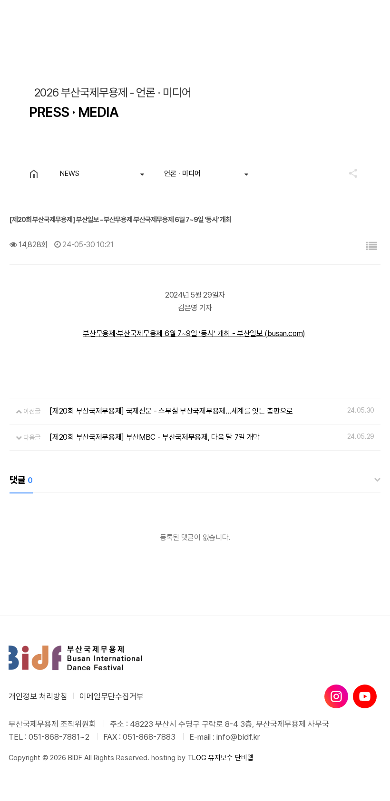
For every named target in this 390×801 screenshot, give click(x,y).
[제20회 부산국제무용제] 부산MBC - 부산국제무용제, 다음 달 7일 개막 (154, 437)
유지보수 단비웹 (231, 757)
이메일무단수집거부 (111, 696)
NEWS (69, 173)
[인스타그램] (336, 696)
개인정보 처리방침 (38, 696)
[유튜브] (365, 696)
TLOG (196, 757)
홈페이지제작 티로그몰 (40, 767)
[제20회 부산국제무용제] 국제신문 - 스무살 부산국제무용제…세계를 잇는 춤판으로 (171, 410)
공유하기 (348, 173)
